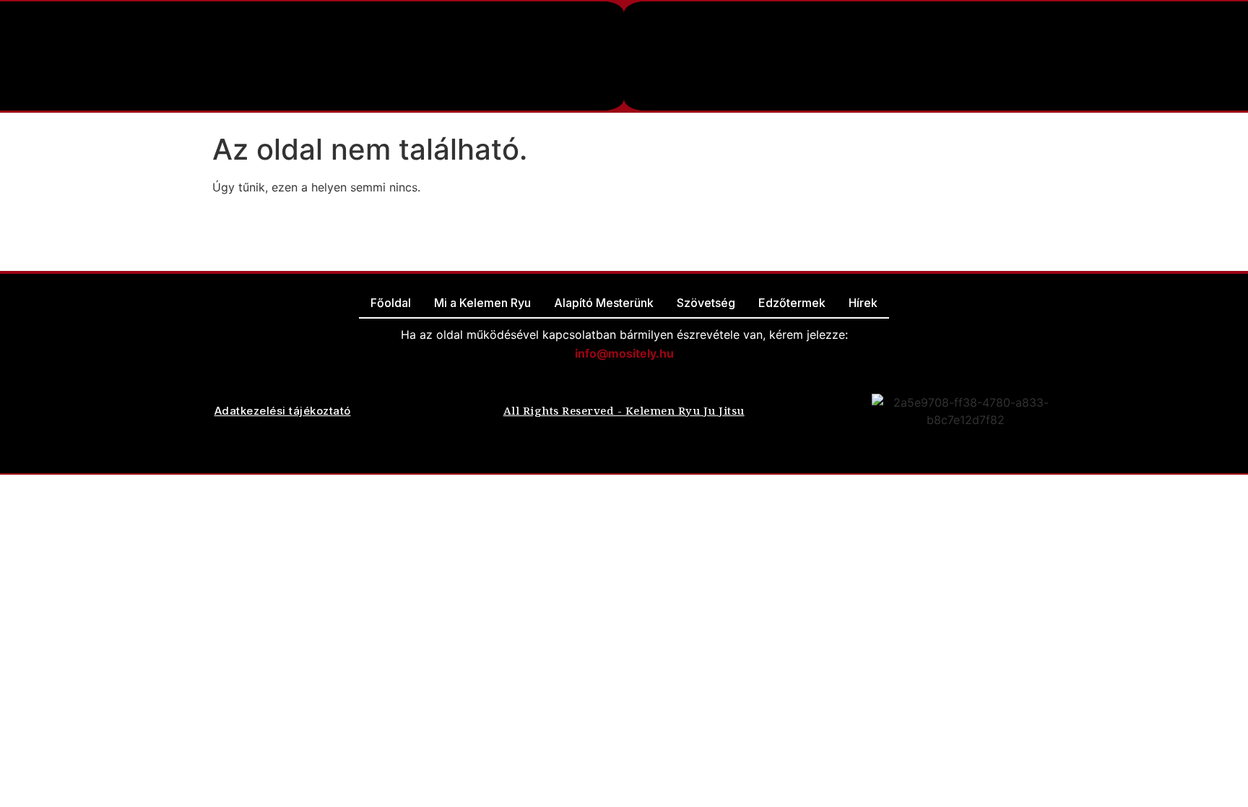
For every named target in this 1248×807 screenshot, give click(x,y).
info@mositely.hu (624, 353)
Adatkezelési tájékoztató (282, 411)
